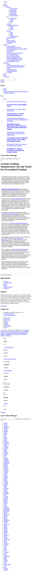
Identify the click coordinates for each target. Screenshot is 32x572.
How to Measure (11, 50)
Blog (5, 73)
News (5, 90)
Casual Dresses (13, 8)
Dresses (9, 7)
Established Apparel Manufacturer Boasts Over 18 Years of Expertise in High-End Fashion (17, 126)
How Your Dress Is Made (13, 55)
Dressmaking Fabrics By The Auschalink (17, 49)
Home (5, 4)
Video (8, 68)
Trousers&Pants (14, 36)
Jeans (11, 32)
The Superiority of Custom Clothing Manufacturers (15, 114)
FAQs (5, 75)
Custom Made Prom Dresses (14, 47)
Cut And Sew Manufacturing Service (16, 65)
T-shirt (11, 21)
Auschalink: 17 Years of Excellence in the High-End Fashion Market (15, 150)
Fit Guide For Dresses (12, 54)
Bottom (8, 30)
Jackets (11, 29)
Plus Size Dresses (14, 15)
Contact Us (6, 76)
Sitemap (7, 331)
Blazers (12, 26)
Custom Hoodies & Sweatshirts (14, 53)
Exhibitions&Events (12, 71)
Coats (11, 28)
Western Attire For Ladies (16, 331)
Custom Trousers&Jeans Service (15, 58)
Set (7, 39)
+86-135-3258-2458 (9, 313)
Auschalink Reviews (12, 69)
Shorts (11, 33)
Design (5, 44)
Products (6, 6)
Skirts (11, 35)
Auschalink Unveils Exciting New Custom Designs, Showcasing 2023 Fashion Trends (17, 139)
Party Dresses (13, 12)
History (8, 64)
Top (8, 17)
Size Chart (9, 51)
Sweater (9, 24)
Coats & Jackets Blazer (12, 25)
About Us (6, 62)
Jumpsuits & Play (11, 37)
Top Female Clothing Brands (13, 333)
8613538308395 (8, 370)
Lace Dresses (13, 10)
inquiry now (4, 305)
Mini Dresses (13, 11)
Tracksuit (9, 43)
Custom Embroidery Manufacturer (15, 67)
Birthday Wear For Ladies (12, 334)
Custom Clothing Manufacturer (9, 213)
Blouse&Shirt (13, 18)
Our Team (9, 72)
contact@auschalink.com (10, 315)
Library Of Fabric (11, 46)
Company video (8, 282)
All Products (8, 335)
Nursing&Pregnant (11, 42)
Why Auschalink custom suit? (14, 60)
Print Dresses (13, 14)
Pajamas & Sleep (11, 40)
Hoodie (12, 19)
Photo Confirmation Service (14, 57)
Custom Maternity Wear (13, 61)
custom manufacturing (17, 198)
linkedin (6, 403)
